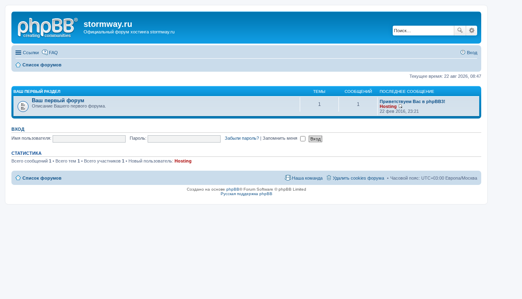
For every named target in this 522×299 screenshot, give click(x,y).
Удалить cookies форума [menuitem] (358, 178)
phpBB (232, 189)
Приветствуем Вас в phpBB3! (412, 101)
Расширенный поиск (471, 30)
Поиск (460, 30)
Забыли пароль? (242, 138)
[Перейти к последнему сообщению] (400, 106)
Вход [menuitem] (472, 52)
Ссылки (31, 52)
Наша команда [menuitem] (307, 178)
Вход (17, 129)
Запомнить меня (281, 138)
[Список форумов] (48, 26)
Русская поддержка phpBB (246, 193)
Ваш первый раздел (36, 91)
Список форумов (42, 178)
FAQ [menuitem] (53, 52)
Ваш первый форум (58, 100)
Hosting (388, 106)
